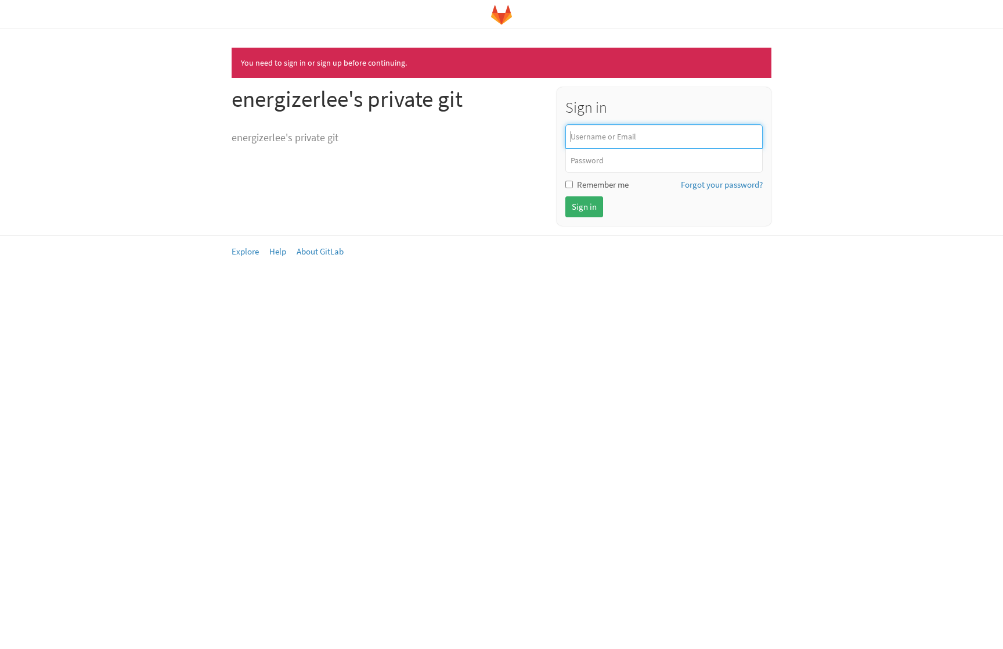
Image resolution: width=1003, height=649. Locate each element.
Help (277, 251)
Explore (245, 251)
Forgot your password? (722, 184)
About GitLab (320, 251)
